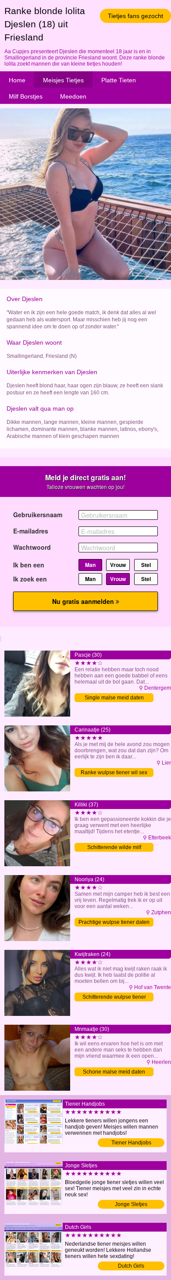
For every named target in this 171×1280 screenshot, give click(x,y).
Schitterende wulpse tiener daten (114, 997)
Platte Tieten (118, 80)
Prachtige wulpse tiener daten (114, 922)
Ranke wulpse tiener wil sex (114, 772)
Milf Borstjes (26, 96)
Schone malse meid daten (114, 1072)
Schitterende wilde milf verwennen (114, 848)
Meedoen (73, 96)
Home (17, 80)
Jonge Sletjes (131, 1204)
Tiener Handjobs (131, 1143)
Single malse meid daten (114, 698)
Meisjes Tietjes (63, 80)
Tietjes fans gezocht (135, 15)
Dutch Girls (131, 1266)
